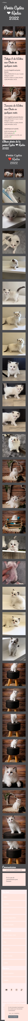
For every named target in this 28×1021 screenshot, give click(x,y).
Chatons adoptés (9, 925)
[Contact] (6, 989)
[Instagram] (16, 989)
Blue (5, 942)
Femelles (6, 904)
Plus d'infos (13, 1016)
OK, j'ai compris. (14, 1013)
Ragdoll (6, 980)
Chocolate (6, 949)
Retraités (6, 911)
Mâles (5, 897)
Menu (5, 2)
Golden (6, 963)
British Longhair (9, 973)
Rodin (11, 77)
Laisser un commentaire (14, 870)
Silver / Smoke (8, 956)
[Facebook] (11, 989)
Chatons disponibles (10, 918)
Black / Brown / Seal (10, 935)
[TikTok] (22, 989)
